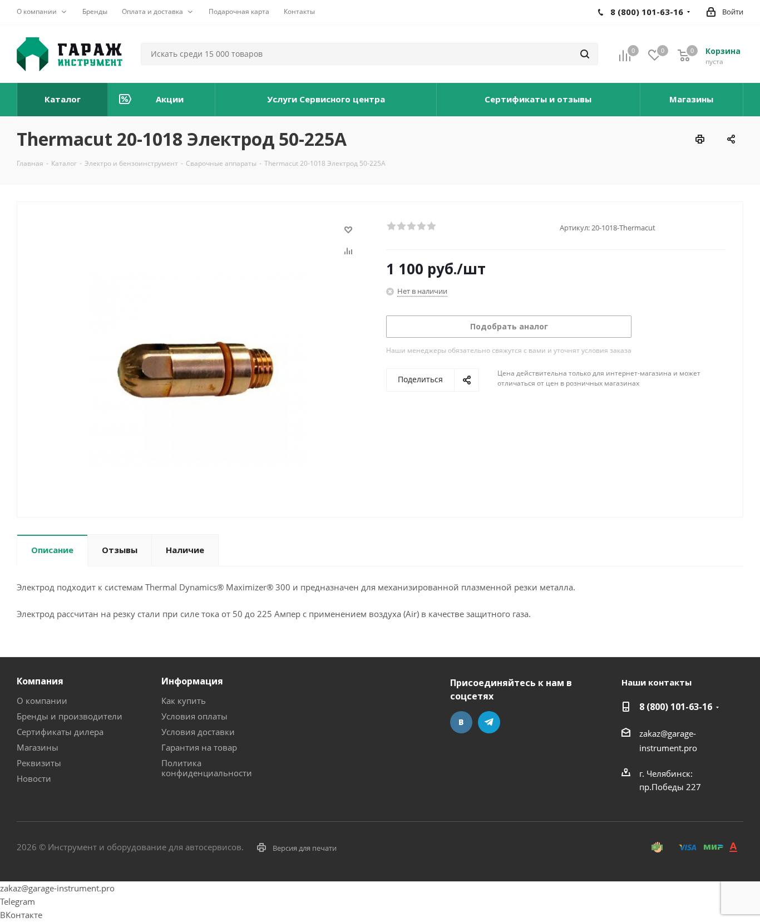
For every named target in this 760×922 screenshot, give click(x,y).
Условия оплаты (194, 716)
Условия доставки (198, 731)
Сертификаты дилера (60, 731)
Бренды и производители (69, 716)
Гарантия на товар (199, 747)
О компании (42, 700)
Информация (192, 681)
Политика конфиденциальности (206, 767)
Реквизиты (39, 762)
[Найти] (584, 54)
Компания (40, 681)
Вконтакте (461, 722)
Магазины (37, 747)
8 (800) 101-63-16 (675, 707)
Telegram (489, 722)
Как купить (183, 700)
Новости (34, 778)
